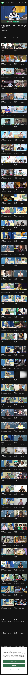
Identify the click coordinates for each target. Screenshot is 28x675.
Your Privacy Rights (14, 669)
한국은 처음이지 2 (6, 26)
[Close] (25, 648)
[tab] (6, 37)
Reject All (14, 665)
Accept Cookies (14, 661)
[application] (14, 13)
